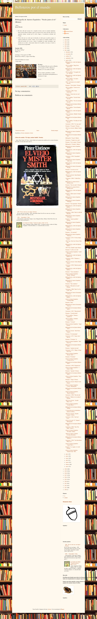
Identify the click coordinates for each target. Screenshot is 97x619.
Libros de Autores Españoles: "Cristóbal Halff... (72, 299)
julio (67, 454)
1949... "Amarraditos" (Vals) (23, 217)
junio (67, 456)
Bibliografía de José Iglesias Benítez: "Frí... (73, 135)
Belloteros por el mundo (32, 7)
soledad (65, 497)
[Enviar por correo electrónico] (32, 86)
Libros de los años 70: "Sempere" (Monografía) (73, 421)
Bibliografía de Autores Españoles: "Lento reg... (73, 197)
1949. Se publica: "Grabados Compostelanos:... (72, 319)
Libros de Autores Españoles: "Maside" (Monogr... (72, 274)
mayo (67, 458)
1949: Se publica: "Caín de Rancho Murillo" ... (73, 108)
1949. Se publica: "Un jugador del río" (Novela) (73, 72)
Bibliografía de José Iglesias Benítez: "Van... (73, 118)
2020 (66, 469)
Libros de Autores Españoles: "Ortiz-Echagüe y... (73, 377)
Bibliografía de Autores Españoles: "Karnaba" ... (73, 147)
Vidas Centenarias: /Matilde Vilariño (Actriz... (73, 114)
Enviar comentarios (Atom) (27, 133)
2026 (66, 40)
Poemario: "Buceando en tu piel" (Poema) (73, 286)
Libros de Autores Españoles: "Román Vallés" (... (72, 354)
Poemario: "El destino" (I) (71, 339)
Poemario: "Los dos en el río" (72, 169)
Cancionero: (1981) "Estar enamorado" (71, 91)
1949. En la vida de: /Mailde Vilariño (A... (74, 128)
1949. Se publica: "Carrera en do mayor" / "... (73, 88)
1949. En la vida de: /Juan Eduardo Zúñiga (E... (73, 175)
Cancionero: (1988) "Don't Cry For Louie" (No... (73, 289)
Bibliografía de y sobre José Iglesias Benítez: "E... (73, 69)
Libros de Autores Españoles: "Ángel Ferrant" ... (73, 324)
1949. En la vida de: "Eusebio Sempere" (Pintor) (72, 414)
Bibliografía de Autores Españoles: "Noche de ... (73, 235)
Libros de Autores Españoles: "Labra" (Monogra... (74, 252)
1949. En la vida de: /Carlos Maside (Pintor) (73, 262)
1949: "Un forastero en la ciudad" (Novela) (73, 82)
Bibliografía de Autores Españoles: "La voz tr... (73, 229)
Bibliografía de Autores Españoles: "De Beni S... (73, 281)
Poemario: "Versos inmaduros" (72, 271)
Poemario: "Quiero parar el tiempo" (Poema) (73, 194)
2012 (66, 485)
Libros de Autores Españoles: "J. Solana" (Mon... (73, 368)
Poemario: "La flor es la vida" (72, 249)
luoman (49, 609)
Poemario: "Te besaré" (70, 322)
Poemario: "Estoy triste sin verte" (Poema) (73, 94)
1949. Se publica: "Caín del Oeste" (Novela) (73, 98)
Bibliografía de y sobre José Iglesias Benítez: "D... (73, 76)
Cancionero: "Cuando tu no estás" (73, 140)
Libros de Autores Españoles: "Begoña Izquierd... (72, 392)
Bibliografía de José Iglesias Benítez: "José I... (73, 308)
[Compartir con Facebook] (37, 86)
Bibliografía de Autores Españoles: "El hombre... (73, 216)
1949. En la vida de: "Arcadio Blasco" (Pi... (72, 401)
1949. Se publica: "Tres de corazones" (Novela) (74, 101)
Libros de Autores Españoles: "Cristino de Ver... (72, 359)
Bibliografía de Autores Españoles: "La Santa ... (73, 132)
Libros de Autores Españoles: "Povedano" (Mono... (72, 431)
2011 (66, 487)
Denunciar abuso (67, 502)
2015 (66, 479)
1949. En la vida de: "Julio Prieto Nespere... (73, 331)
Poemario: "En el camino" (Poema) (73, 142)
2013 (66, 483)
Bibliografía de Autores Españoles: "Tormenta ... (73, 201)
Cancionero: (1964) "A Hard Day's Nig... (73, 179)
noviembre (68, 54)
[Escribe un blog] (34, 86)
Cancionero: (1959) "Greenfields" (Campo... (73, 157)
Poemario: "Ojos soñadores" (72, 283)
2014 (66, 481)
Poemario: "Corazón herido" (72, 313)
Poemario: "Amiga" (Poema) (72, 379)
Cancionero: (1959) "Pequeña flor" (73, 365)
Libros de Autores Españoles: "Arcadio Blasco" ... (72, 404)
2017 (66, 475)
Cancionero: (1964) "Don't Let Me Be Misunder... (74, 213)
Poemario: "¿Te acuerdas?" (71, 232)
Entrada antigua (54, 130)
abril (67, 460)
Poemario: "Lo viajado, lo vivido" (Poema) (73, 447)
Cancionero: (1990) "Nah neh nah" (73, 395)
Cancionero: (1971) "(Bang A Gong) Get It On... (73, 350)
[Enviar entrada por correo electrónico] (30, 86)
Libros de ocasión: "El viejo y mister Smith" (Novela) (29, 137)
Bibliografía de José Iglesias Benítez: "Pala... (73, 424)
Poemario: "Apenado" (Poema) (72, 371)
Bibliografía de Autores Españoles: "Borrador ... (73, 223)
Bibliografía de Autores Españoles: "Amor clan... (73, 160)
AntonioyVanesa (69, 31)
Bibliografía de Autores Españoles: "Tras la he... (73, 153)
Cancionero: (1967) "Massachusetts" (73, 311)
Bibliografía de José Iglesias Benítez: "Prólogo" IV (73, 104)
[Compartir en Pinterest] (38, 86)
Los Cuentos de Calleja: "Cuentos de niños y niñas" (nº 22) (35, 223)
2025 (66, 42)
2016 (66, 477)
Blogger (62, 609)
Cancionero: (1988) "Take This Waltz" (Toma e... (72, 427)
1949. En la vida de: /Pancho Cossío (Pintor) (73, 382)
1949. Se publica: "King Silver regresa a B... (72, 66)
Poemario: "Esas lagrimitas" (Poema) (74, 203)
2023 (66, 46)
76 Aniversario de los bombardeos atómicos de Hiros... (73, 411)
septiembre (68, 58)
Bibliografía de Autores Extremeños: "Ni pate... (73, 166)
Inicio (38, 130)
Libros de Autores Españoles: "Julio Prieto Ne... (73, 342)
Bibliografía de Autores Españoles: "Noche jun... (73, 209)
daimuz (67, 33)
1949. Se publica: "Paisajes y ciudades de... (72, 316)
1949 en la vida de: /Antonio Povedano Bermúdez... (72, 434)
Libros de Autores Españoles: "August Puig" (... (72, 444)
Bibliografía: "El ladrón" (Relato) (73, 144)
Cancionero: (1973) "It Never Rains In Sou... (73, 238)
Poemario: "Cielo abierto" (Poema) (73, 85)
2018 (66, 473)
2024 (66, 44)
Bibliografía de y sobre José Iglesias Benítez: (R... (73, 255)
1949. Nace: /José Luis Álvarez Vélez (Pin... (74, 241)
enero (67, 466)
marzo (67, 462)
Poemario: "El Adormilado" (72, 334)
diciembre (68, 52)
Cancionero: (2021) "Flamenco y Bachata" (73, 259)
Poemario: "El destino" (70, 356)
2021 (66, 50)
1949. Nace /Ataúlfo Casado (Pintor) (73, 247)
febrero (67, 464)
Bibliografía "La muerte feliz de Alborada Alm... (72, 182)
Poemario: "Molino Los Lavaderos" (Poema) (73, 397)
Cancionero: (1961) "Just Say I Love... (72, 417)
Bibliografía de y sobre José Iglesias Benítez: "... (73, 163)
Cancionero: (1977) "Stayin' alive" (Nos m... (73, 336)
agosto (67, 60)
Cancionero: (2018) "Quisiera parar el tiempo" (74, 265)
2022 (66, 48)
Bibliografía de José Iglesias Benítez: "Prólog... (73, 407)
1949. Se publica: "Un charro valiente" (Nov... (72, 79)
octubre (67, 56)
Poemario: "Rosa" (69, 302)
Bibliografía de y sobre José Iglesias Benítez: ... (73, 62)
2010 (66, 489)
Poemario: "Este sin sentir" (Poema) (73, 185)
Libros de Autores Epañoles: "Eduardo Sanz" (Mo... (72, 451)
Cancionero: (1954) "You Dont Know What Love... (74, 441)
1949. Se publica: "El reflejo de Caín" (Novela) (74, 121)
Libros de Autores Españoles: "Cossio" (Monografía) (72, 385)
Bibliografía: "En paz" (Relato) (72, 138)
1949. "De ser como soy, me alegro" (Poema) (27, 211)
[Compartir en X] (35, 86)
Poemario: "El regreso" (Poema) (72, 126)
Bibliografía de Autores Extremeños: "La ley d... (73, 293)
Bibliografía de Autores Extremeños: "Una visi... (73, 305)
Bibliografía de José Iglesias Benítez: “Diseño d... (73, 437)
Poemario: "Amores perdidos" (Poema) (72, 219)
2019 (66, 471)
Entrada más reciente (20, 130)
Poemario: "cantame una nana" (72, 348)
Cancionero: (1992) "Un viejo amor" (73, 124)
